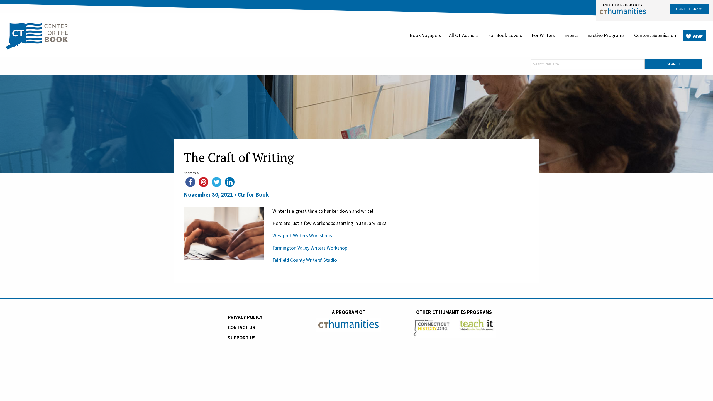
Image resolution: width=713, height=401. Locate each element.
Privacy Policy (245, 317)
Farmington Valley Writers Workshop (309, 248)
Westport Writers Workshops (302, 236)
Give (698, 36)
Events (571, 35)
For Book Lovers (505, 35)
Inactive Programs (605, 35)
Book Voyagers (425, 35)
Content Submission (655, 35)
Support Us (242, 338)
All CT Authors (463, 35)
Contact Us (241, 327)
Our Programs (690, 8)
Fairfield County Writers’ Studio (304, 260)
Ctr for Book (253, 194)
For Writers (543, 35)
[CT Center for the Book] (37, 35)
